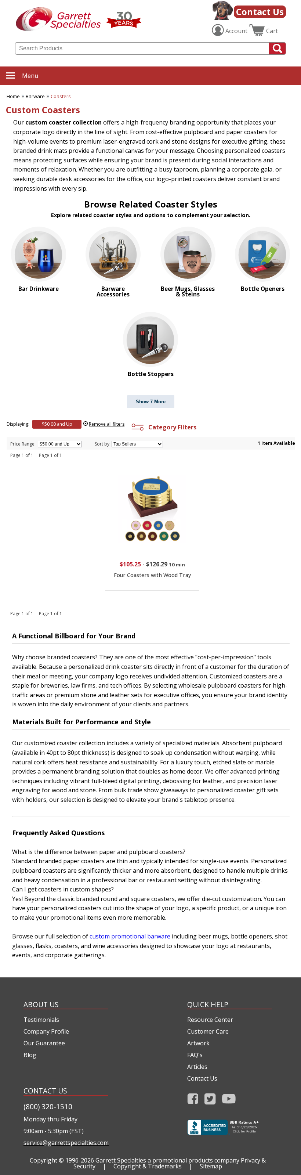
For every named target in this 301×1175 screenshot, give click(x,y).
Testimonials (41, 1020)
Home (13, 96)
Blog (29, 1055)
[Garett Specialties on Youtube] (229, 1101)
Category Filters (170, 427)
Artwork (198, 1043)
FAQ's (195, 1055)
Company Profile (46, 1031)
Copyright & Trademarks (147, 1166)
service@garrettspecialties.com (65, 1143)
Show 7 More (151, 401)
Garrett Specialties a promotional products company (167, 1160)
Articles (197, 1067)
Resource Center (210, 1020)
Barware (35, 96)
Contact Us (260, 12)
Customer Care (208, 1031)
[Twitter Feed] (210, 1101)
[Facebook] (193, 1101)
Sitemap (211, 1166)
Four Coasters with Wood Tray (152, 575)
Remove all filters (106, 424)
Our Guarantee (44, 1043)
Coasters (61, 96)
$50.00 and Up (57, 424)
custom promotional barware (130, 936)
